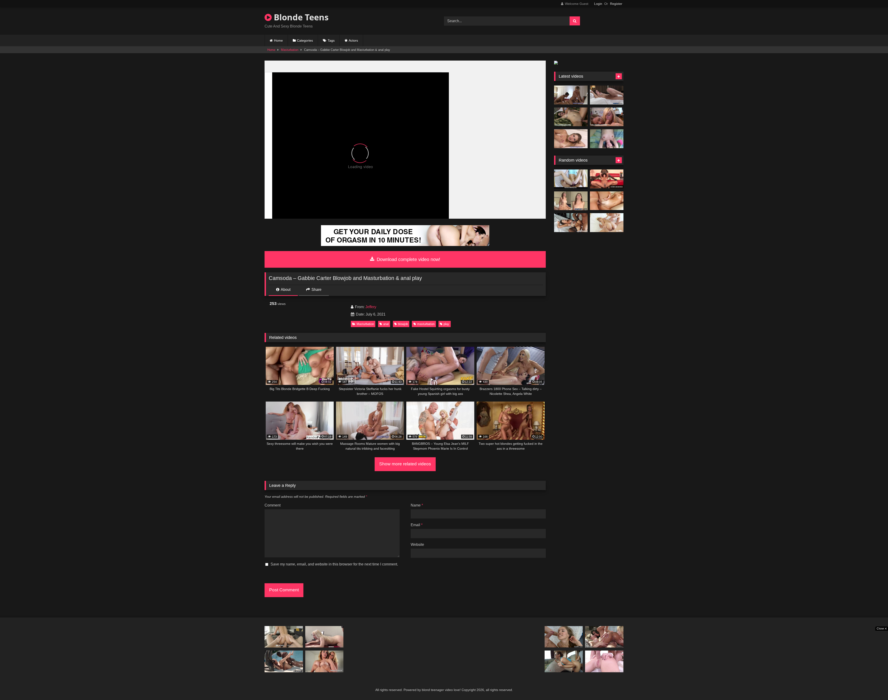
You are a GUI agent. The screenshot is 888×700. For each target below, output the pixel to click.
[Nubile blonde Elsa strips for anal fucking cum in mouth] (324, 637)
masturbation (426, 324)
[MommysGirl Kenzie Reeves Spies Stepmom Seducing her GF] (604, 637)
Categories (305, 40)
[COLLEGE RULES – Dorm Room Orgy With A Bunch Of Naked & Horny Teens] (571, 116)
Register (616, 4)
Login (598, 4)
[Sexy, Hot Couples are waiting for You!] (405, 245)
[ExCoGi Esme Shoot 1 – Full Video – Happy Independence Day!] (606, 95)
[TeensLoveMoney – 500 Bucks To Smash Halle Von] (571, 178)
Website (417, 544)
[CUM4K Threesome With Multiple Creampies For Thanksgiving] (606, 222)
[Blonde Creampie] (606, 200)
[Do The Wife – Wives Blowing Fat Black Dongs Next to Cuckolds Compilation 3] (606, 178)
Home (278, 40)
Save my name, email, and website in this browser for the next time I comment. (334, 564)
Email (416, 525)
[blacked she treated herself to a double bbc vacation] (284, 661)
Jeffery (370, 307)
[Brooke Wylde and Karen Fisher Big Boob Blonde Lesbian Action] (324, 661)
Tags (331, 40)
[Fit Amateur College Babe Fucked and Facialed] (571, 200)
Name (417, 505)
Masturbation (289, 50)
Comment (273, 505)
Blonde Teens (300, 17)
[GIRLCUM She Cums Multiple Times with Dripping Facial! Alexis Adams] (571, 222)
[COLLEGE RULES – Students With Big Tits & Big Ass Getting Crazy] (606, 116)
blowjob (403, 324)
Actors (353, 40)
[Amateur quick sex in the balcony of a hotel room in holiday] (564, 661)
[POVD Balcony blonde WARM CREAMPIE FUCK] (284, 637)
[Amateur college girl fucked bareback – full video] (606, 138)
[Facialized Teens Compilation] (564, 637)
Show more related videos (405, 463)
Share (316, 290)
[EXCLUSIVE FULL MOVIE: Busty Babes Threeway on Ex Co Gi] (571, 95)
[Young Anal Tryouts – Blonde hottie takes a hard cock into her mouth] (604, 661)
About (285, 290)
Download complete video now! (407, 259)
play (446, 324)
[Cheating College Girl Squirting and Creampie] (571, 138)
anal (386, 324)
